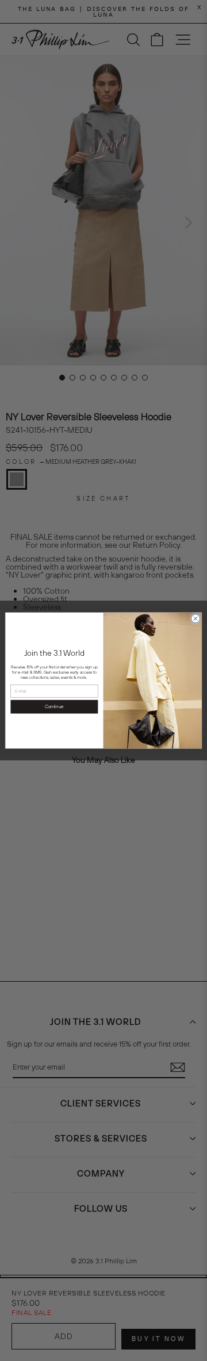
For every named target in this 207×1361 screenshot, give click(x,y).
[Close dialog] (195, 618)
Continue (54, 706)
